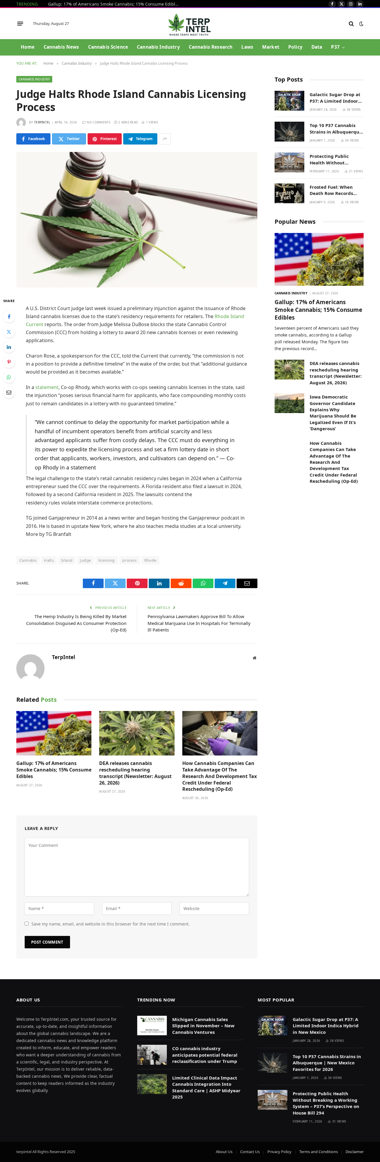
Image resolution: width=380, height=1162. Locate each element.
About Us (224, 1151)
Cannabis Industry (158, 47)
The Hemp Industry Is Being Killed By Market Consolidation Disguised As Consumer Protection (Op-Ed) (76, 623)
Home (28, 47)
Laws (247, 47)
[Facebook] (9, 317)
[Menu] (20, 24)
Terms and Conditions (318, 1151)
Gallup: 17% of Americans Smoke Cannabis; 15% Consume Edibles (114, 4)
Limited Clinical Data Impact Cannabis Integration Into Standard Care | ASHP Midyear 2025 (206, 1087)
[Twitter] (9, 332)
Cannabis (28, 560)
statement (46, 387)
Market (270, 47)
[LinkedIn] (9, 347)
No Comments (98, 122)
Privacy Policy (279, 1151)
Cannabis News (61, 47)
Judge (85, 560)
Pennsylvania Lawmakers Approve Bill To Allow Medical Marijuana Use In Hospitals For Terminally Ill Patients (199, 623)
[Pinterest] (9, 362)
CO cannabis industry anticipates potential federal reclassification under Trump (205, 1054)
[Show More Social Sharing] (165, 139)
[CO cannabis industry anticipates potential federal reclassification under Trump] (152, 1055)
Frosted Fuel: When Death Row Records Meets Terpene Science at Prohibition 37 (335, 190)
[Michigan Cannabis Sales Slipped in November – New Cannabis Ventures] (152, 1026)
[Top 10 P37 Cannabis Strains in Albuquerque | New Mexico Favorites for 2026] (289, 132)
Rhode (150, 560)
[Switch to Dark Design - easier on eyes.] (361, 23)
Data (316, 47)
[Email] (9, 392)
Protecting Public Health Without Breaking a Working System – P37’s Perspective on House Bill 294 (334, 159)
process (129, 560)
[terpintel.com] (190, 23)
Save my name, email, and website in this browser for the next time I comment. (110, 924)
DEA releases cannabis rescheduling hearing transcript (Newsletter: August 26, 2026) (135, 773)
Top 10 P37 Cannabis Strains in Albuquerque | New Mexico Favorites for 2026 (336, 128)
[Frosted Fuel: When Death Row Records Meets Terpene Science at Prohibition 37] (289, 193)
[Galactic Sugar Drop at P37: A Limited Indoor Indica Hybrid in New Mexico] (289, 101)
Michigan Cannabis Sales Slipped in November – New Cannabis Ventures (203, 1025)
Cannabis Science (108, 47)
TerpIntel (42, 122)
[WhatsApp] (9, 377)
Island (66, 560)
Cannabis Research (211, 47)
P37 (335, 47)
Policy (295, 47)
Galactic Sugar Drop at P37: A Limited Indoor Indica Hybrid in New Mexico (335, 97)
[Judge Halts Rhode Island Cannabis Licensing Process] (136, 220)
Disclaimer (355, 1151)
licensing (106, 560)
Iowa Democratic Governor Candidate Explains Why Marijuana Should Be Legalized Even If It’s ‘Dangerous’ (333, 412)
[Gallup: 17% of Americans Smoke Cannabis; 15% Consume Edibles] (53, 733)
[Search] (351, 23)
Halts (49, 560)
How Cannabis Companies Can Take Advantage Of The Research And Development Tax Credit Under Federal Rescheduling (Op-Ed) (219, 776)
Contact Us (250, 1151)
